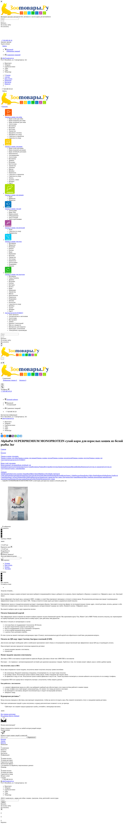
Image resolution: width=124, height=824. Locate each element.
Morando (47, 475)
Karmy (37, 475)
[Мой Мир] (7, 436)
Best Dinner (35, 474)
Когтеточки (54, 467)
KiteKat (42, 475)
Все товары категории (8, 714)
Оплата (7, 567)
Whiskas (20, 477)
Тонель (7, 468)
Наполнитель (9, 467)
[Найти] (2, 21)
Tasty (15, 477)
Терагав (28, 479)
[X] (10, 436)
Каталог (3, 739)
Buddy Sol (52, 474)
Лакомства (61, 467)
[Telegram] (21, 436)
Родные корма (21, 479)
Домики (41, 467)
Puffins (105, 475)
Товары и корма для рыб (45, 458)
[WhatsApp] (15, 436)
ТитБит (33, 479)
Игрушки (47, 467)
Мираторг (80, 477)
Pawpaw (77, 475)
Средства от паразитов (95, 467)
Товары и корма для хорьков (27, 458)
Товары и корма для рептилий (62, 458)
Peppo (82, 475)
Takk (2, 474)
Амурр (37, 477)
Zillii (27, 477)
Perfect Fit (87, 475)
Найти (3, 802)
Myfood (59, 475)
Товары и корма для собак (9, 458)
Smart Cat (11, 477)
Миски (73, 467)
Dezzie (13, 475)
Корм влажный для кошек (9, 465)
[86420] (18, 525)
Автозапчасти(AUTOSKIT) (16, 460)
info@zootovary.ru (8, 58)
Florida (38, 479)
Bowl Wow (45, 474)
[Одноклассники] (4, 436)
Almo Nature (23, 474)
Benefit (29, 474)
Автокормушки (19, 467)
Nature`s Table (70, 475)
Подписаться (31, 737)
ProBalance (99, 475)
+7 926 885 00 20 (6, 40)
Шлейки (78, 467)
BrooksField (7, 474)
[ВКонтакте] (2, 436)
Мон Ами (87, 477)
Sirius (6, 477)
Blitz (40, 474)
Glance (33, 475)
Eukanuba (22, 475)
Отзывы (7, 563)
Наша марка (102, 477)
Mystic (64, 475)
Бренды (3, 743)
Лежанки (68, 467)
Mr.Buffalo (53, 475)
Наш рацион (94, 477)
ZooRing (32, 477)
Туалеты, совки (14, 468)
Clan (5, 475)
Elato (17, 475)
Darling (9, 475)
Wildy (24, 477)
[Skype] (18, 436)
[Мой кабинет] (2, 382)
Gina (29, 475)
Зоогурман (73, 477)
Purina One (110, 475)
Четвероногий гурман (47, 479)
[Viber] (13, 436)
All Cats (16, 474)
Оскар (8, 479)
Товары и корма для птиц (80, 458)
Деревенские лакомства (47, 477)
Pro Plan (93, 475)
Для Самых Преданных (62, 477)
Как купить (8, 565)
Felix (26, 475)
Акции (3, 741)
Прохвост (13, 479)
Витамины (35, 467)
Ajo (12, 474)
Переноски (84, 467)
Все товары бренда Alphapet (10, 716)
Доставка (8, 568)
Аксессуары (28, 467)
